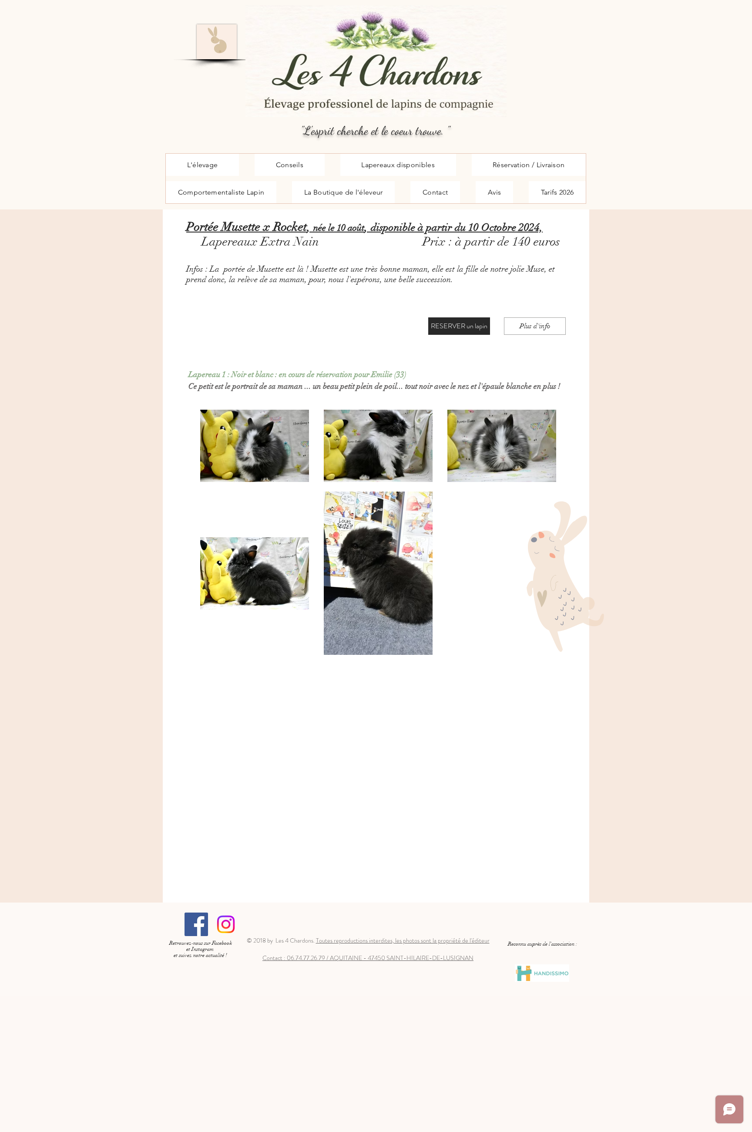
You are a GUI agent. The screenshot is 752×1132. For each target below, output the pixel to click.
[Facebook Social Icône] (196, 924)
